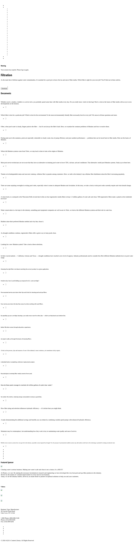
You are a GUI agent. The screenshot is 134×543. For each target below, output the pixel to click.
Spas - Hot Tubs (14, 46)
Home (7, 5)
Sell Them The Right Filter (10, 111)
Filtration (11, 18)
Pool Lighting (13, 32)
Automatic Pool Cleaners (16, 10)
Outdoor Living (13, 55)
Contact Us (8, 532)
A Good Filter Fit (7, 265)
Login (6, 58)
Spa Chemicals (13, 42)
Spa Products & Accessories (17, 44)
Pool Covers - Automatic (16, 28)
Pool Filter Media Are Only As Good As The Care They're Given (23, 134)
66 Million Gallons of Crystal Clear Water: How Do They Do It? (23, 381)
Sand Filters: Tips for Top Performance (14, 300)
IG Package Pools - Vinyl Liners (19, 23)
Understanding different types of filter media (17, 98)
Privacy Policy (9, 534)
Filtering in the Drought (9, 252)
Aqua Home (8, 56)
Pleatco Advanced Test (8, 492)
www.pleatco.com (6, 523)
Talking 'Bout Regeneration (11, 229)
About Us (8, 527)
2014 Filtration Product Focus (11, 240)
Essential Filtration (8, 147)
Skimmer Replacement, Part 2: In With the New (18, 358)
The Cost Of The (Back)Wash (11, 206)
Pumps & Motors (14, 33)
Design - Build (13, 14)
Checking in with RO (8, 439)
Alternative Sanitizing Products (18, 9)
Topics (7, 7)
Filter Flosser (5, 502)
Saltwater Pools (13, 53)
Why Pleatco (5, 497)
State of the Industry (15, 48)
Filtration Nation (7, 217)
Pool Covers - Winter (15, 30)
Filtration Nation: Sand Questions (13, 277)
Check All (4, 86)
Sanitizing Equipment (15, 39)
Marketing (12, 51)
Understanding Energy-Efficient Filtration (16, 404)
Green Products (13, 19)
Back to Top (4, 537)
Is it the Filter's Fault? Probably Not (14, 122)
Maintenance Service (15, 25)
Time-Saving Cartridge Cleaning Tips (14, 311)
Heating (11, 21)
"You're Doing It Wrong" (10, 323)
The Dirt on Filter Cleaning (10, 288)
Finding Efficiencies (8, 393)
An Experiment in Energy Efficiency (13, 416)
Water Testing (13, 49)
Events (7, 530)
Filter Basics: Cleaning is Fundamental (15, 335)
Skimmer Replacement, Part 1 (12, 346)
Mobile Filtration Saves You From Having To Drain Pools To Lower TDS (26, 158)
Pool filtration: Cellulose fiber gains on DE (16, 170)
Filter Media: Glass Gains (10, 369)
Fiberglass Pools (14, 16)
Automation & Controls (16, 12)
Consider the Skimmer (9, 427)
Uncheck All (12, 86)
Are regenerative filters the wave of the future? (18, 193)
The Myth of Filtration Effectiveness (14, 181)
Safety (11, 37)
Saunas (11, 41)
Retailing (11, 35)
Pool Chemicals (13, 26)
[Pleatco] (4, 466)
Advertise (8, 528)
